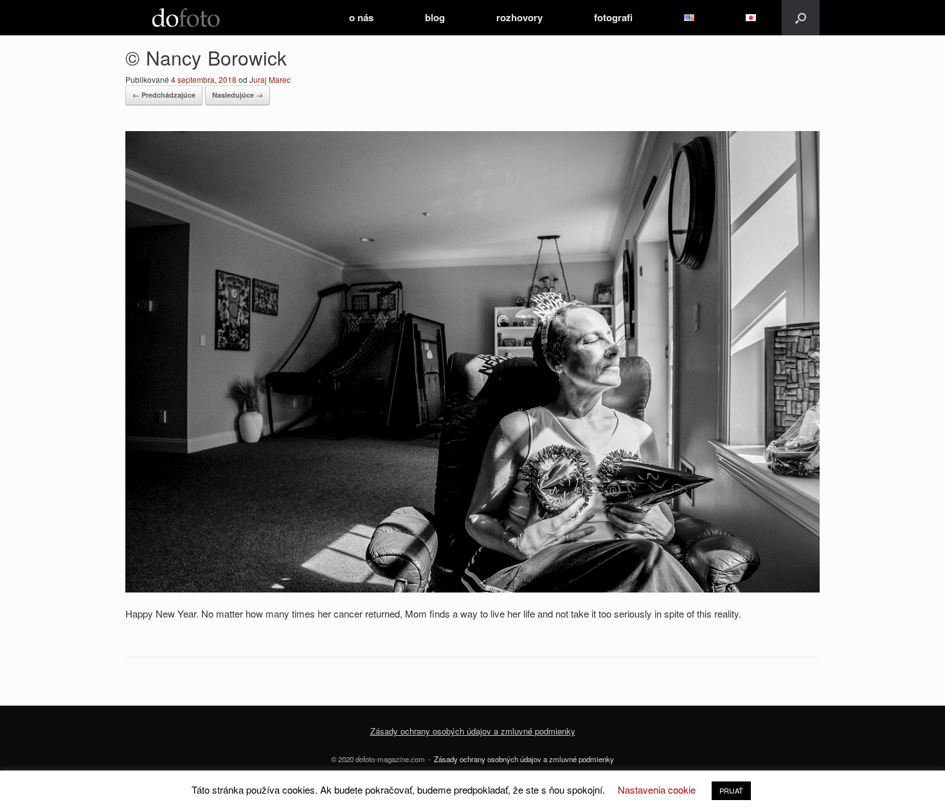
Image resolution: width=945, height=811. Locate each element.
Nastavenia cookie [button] (657, 789)
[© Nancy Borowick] (472, 588)
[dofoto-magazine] (185, 17)
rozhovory (519, 17)
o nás (361, 17)
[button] (801, 17)
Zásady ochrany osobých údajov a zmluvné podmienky (472, 731)
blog (435, 17)
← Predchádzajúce (163, 95)
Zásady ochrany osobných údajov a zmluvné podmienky (524, 759)
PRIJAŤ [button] (731, 790)
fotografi (613, 17)
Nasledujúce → (237, 95)
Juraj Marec (270, 79)
